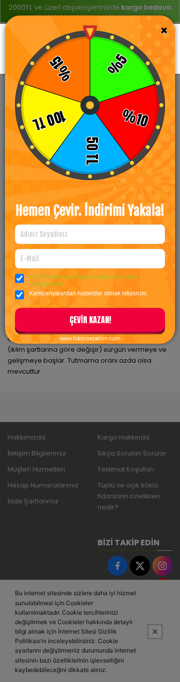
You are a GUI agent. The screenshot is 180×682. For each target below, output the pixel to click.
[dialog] (90, 341)
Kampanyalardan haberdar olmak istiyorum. (88, 293)
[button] (90, 322)
